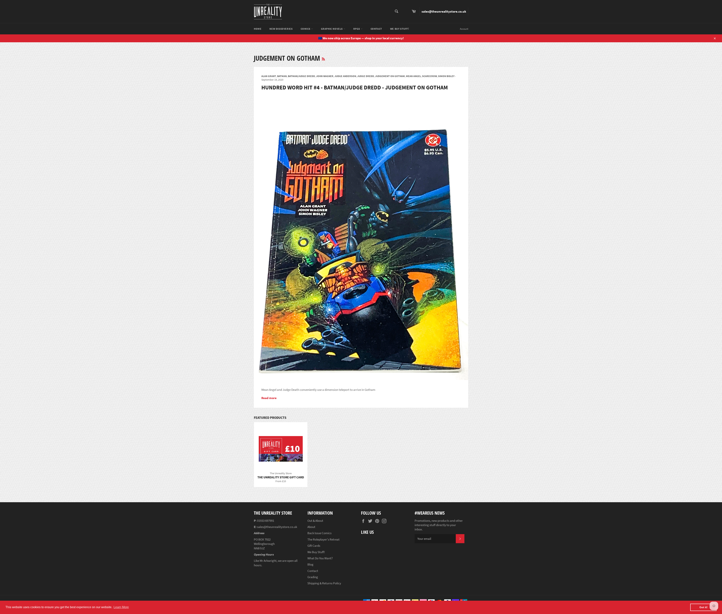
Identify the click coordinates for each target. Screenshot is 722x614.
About (311, 527)
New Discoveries (281, 28)
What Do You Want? (320, 558)
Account (464, 28)
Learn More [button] (121, 607)
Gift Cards (313, 546)
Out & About (315, 521)
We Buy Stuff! (399, 28)
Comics (306, 28)
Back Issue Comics (319, 533)
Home (257, 28)
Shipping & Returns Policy (324, 583)
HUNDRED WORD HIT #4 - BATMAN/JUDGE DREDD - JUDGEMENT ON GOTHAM (354, 87)
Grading (312, 577)
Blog (310, 564)
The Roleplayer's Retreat (323, 539)
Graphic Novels (332, 28)
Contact (376, 28)
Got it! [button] (703, 607)
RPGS (357, 28)
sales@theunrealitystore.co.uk (444, 11)
